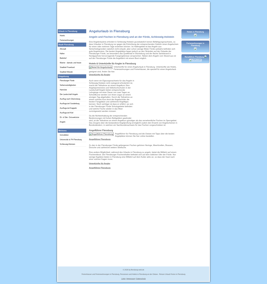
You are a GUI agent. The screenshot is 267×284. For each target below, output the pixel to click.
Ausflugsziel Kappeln (68, 108)
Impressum (131, 279)
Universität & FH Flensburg (71, 140)
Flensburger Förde (67, 80)
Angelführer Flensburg (100, 139)
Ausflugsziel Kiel (66, 113)
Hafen (62, 53)
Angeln (62, 122)
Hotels (62, 36)
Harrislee (63, 90)
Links (123, 279)
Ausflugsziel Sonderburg (69, 103)
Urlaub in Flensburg (67, 31)
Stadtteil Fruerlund (67, 67)
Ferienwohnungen (67, 40)
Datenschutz (141, 279)
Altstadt (63, 49)
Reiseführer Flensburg (194, 57)
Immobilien (64, 135)
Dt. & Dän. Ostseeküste (69, 117)
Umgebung (63, 76)
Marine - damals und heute (70, 63)
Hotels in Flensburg (195, 32)
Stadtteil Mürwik (66, 72)
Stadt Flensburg (66, 44)
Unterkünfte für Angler (99, 75)
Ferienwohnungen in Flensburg (195, 44)
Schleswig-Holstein (67, 144)
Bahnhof (63, 58)
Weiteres (62, 130)
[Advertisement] (158, 96)
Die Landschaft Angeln (69, 94)
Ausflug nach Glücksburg (70, 99)
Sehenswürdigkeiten (68, 85)
